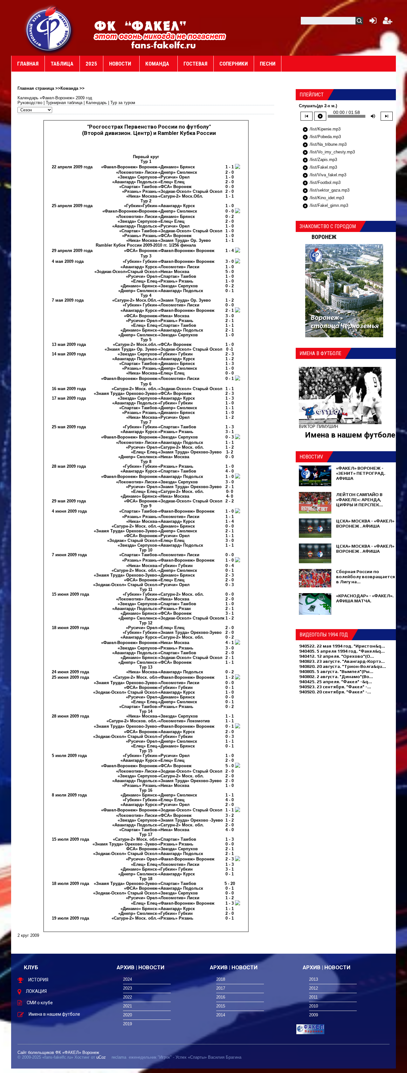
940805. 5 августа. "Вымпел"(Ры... (336, 671)
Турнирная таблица (64, 102)
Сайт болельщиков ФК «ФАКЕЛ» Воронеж (58, 1052)
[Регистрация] (387, 22)
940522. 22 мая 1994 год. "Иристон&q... (342, 646)
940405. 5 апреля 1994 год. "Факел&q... (342, 651)
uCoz (101, 1057)
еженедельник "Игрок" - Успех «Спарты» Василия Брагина (185, 1057)
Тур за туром (122, 102)
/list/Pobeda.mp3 (321, 137)
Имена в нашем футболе (350, 435)
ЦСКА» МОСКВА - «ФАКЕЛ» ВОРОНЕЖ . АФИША (365, 523)
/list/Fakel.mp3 (319, 168)
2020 (127, 1015)
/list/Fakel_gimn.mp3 (325, 206)
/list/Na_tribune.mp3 (324, 145)
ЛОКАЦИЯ (36, 991)
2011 (313, 997)
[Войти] (371, 22)
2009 (313, 1015)
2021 (127, 1006)
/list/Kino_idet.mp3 (323, 198)
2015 (220, 1006)
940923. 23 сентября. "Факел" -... (335, 686)
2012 (313, 988)
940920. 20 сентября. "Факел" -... (335, 691)
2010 (313, 1006)
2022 (127, 997)
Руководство (29, 102)
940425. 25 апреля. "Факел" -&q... (335, 681)
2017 (220, 988)
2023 (127, 988)
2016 (220, 997)
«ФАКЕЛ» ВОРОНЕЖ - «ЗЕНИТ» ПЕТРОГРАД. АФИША (360, 473)
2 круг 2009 (28, 935)
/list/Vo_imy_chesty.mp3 (328, 152)
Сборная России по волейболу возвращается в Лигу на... (365, 576)
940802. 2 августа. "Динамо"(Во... (336, 676)
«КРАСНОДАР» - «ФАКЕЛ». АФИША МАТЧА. (365, 598)
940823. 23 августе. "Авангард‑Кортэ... (342, 661)
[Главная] (49, 29)
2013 (313, 979)
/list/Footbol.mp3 (321, 183)
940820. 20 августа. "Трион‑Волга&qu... (342, 666)
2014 (220, 1015)
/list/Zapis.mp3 (319, 160)
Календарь (96, 102)
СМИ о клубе (40, 1002)
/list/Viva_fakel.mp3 (324, 175)
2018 (220, 979)
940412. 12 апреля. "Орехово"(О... (336, 656)
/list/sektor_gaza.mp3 (325, 190)
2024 (127, 979)
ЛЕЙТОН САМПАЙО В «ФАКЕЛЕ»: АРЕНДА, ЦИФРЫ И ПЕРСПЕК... (359, 499)
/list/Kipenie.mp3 (321, 129)
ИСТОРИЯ (38, 979)
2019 (127, 1023)
